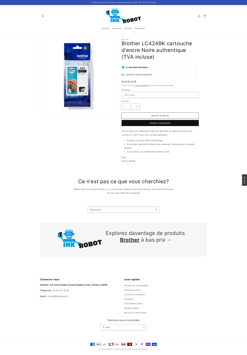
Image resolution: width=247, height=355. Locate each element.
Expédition (129, 299)
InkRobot (109, 349)
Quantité (125, 101)
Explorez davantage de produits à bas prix (145, 236)
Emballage (126, 90)
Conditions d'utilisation (134, 294)
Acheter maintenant (160, 123)
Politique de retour (132, 290)
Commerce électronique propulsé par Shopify (130, 349)
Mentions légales (131, 308)
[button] (43, 16)
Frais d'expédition (141, 85)
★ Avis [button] (244, 180)
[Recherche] (156, 209)
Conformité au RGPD (133, 303)
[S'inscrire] (144, 327)
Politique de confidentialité (136, 285)
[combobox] (123, 210)
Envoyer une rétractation (135, 312)
